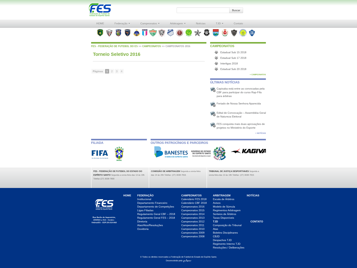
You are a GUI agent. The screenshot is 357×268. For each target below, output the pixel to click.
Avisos (217, 202)
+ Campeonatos (258, 75)
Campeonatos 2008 (193, 236)
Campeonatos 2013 (193, 217)
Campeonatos (149, 23)
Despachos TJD (222, 240)
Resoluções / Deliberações (228, 247)
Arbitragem (177, 23)
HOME (100, 23)
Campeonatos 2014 (193, 214)
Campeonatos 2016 (193, 206)
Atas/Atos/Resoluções (150, 225)
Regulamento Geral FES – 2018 (156, 217)
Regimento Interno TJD (226, 243)
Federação (121, 23)
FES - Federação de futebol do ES (114, 46)
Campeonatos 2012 (193, 221)
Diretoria (142, 221)
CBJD (216, 236)
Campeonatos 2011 (192, 225)
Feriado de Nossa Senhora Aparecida (239, 103)
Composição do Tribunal (227, 225)
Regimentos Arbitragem (227, 210)
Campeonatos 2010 (193, 228)
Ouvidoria (143, 228)
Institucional (144, 199)
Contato (238, 23)
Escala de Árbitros (223, 199)
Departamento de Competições (155, 206)
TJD (218, 23)
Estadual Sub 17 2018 (233, 57)
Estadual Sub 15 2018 (233, 52)
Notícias (200, 23)
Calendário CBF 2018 (194, 202)
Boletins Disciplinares (225, 232)
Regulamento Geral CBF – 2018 (156, 214)
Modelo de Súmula (224, 206)
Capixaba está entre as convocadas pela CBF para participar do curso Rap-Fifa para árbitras (241, 92)
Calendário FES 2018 (194, 199)
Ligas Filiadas (145, 210)
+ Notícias (260, 133)
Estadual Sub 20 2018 (233, 69)
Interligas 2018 (229, 63)
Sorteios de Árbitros (224, 214)
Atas (215, 228)
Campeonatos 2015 (193, 210)
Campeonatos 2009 (193, 232)
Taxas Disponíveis (223, 217)
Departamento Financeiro (152, 202)
